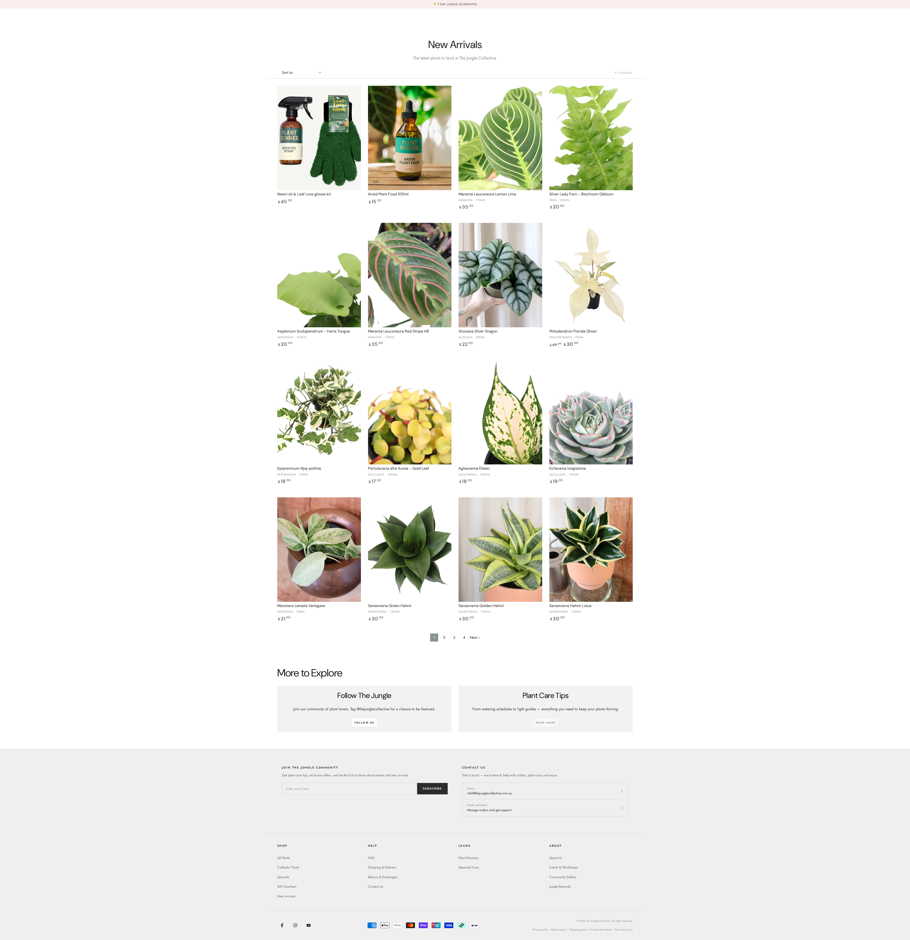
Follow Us (364, 722)
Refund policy (558, 929)
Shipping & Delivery (382, 867)
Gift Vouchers (286, 886)
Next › (475, 637)
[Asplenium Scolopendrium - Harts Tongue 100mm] (319, 275)
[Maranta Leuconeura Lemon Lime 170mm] (500, 138)
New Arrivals (286, 896)
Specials (283, 877)
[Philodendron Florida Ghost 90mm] (591, 275)
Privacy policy (540, 929)
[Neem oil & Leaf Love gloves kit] (319, 138)
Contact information (601, 929)
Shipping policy (578, 929)
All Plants (283, 857)
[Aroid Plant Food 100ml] (410, 138)
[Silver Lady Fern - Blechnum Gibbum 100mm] (591, 138)
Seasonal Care (469, 867)
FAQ (371, 857)
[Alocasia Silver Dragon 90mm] (500, 275)
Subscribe (432, 788)
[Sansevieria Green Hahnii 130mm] (410, 549)
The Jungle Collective (598, 921)
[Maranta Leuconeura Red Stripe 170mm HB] (410, 275)
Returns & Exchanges (382, 877)
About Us (555, 857)
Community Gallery (562, 877)
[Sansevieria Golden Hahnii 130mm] (500, 549)
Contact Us (375, 886)
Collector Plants (288, 867)
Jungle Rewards (560, 886)
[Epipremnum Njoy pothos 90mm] (319, 412)
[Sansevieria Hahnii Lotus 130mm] (591, 549)
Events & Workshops (563, 867)
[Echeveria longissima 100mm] (591, 412)
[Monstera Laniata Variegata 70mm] (319, 549)
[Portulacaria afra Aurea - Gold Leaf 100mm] (410, 412)
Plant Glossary (468, 857)
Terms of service (624, 929)
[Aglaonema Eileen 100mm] (500, 412)
